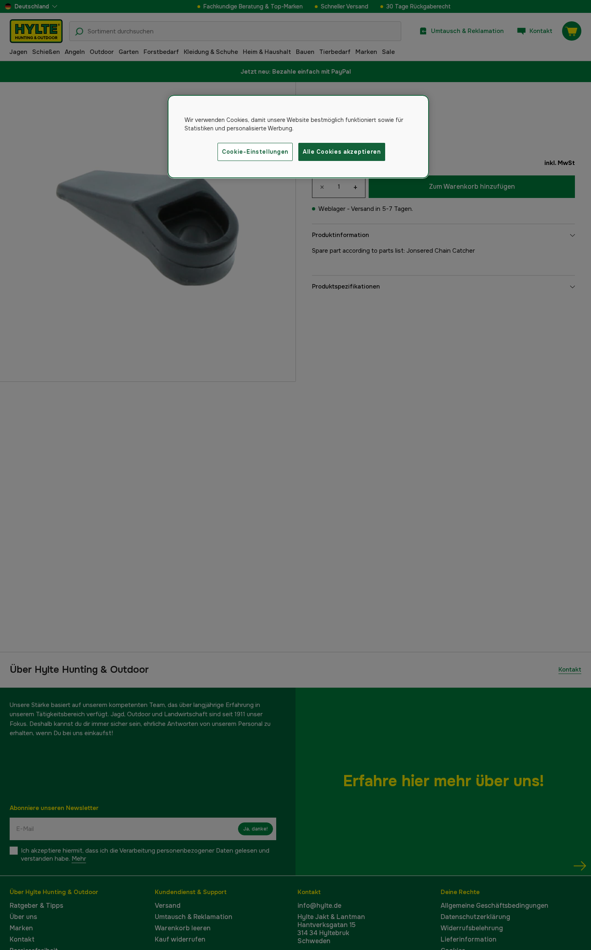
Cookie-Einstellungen (255, 151)
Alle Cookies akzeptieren (342, 151)
